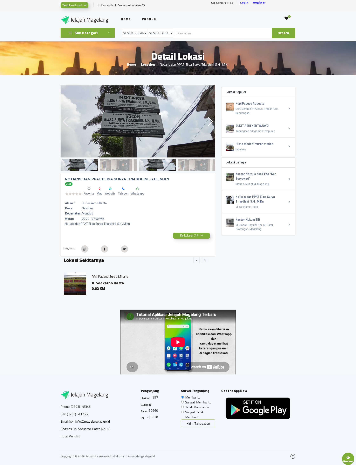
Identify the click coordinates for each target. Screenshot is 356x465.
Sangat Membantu (198, 402)
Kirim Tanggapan (198, 423)
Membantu (192, 397)
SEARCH (283, 33)
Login (244, 2)
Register (259, 2)
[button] (210, 121)
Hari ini (145, 398)
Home (126, 19)
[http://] (110, 188)
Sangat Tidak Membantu (194, 415)
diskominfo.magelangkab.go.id (134, 456)
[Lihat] (138, 121)
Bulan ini (146, 404)
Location (148, 64)
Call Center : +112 (222, 3)
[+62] (137, 188)
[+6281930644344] (123, 188)
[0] (286, 18)
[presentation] (196, 260)
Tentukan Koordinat (74, 5)
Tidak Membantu (197, 407)
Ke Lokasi (191, 235)
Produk (149, 19)
